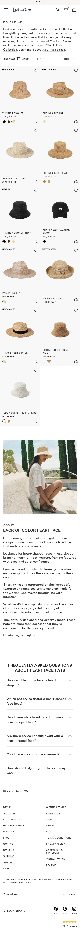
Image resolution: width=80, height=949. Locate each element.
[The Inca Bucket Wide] (60, 156)
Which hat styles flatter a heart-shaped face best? (36, 701)
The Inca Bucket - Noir (16, 233)
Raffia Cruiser (52, 298)
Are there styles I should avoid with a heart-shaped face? (35, 738)
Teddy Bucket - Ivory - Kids (19, 412)
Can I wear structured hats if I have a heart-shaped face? (35, 719)
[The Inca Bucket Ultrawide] (49, 181)
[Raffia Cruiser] (60, 276)
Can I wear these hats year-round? (33, 754)
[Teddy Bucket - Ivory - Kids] (44, 361)
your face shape (54, 49)
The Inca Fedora (53, 113)
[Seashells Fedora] (20, 156)
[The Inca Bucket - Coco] (9, 121)
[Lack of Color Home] (22, 9)
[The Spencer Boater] (20, 336)
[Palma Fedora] (20, 276)
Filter (37, 58)
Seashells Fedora (13, 178)
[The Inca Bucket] (20, 96)
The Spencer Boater (15, 353)
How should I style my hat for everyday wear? (36, 770)
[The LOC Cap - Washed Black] (60, 216)
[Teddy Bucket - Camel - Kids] (60, 336)
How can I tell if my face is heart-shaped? (32, 682)
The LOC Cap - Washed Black (56, 231)
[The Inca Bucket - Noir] (4, 121)
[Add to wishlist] (35, 70)
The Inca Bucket (61, 41)
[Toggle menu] (6, 10)
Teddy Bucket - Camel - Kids (57, 351)
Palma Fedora (11, 293)
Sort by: (68, 58)
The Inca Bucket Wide (56, 173)
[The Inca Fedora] (60, 96)
